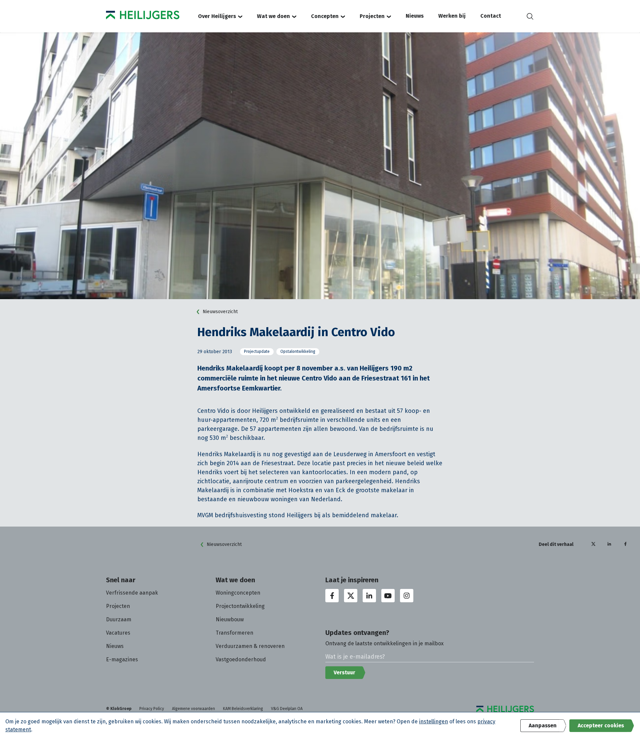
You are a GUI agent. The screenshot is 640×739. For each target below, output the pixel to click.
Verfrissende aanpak (132, 593)
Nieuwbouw (230, 619)
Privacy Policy (151, 708)
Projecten (372, 16)
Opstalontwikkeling (297, 351)
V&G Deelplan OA (287, 708)
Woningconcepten (238, 593)
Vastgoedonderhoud (241, 659)
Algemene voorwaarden (193, 708)
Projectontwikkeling (240, 606)
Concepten (325, 16)
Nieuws (415, 16)
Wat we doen (273, 16)
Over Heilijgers (217, 16)
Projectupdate (257, 351)
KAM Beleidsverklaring (243, 708)
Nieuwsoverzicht (220, 311)
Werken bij (452, 16)
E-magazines (122, 659)
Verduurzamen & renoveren (250, 646)
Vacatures (118, 633)
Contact (490, 16)
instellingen (433, 721)
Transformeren (234, 633)
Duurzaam (118, 619)
